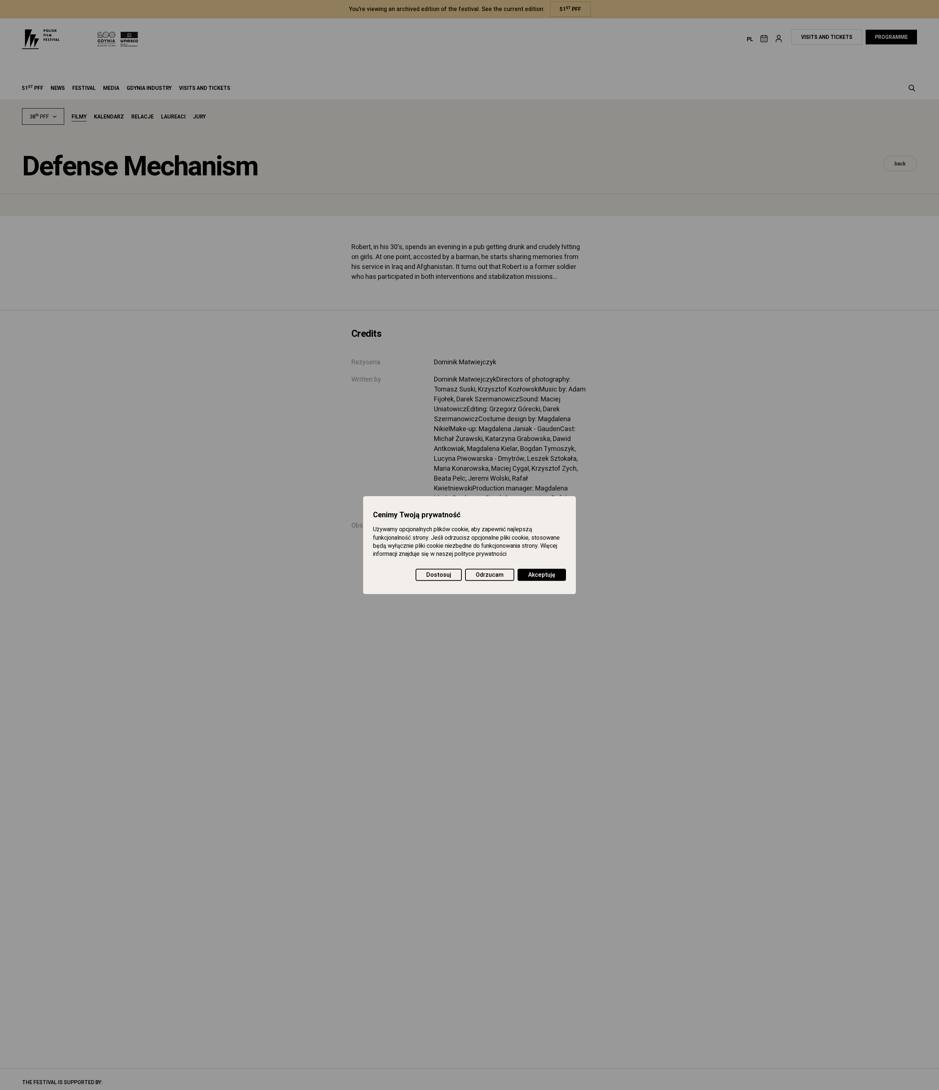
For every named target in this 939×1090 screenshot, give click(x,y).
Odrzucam (490, 574)
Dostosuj (438, 574)
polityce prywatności (480, 554)
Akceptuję (541, 574)
